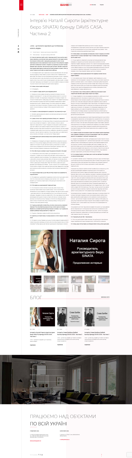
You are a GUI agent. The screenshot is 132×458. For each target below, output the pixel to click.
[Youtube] (18, 52)
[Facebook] (18, 46)
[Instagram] (18, 49)
